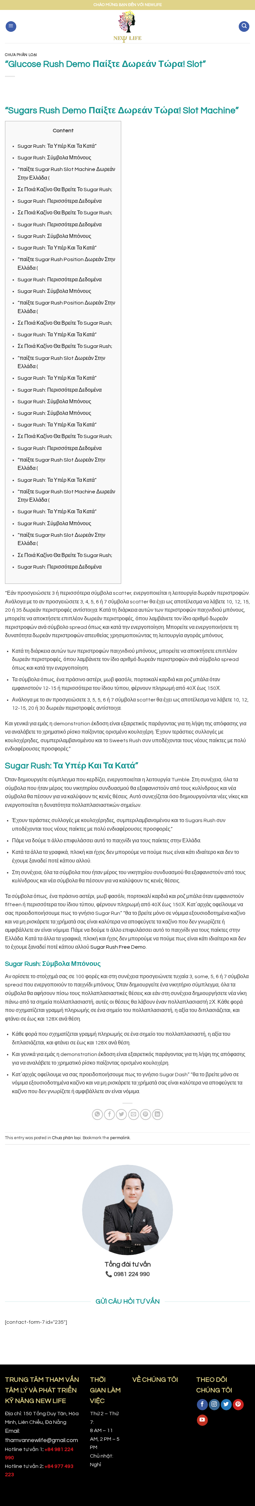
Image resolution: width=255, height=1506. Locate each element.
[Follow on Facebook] (202, 1404)
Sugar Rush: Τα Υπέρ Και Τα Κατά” (57, 146)
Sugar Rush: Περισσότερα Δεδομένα (60, 201)
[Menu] (11, 26)
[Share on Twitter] (121, 1114)
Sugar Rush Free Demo (118, 947)
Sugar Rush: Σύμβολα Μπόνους (54, 157)
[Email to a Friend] (133, 1114)
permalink (120, 1138)
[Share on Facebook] (109, 1114)
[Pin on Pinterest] (145, 1114)
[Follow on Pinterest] (238, 1404)
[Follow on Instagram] (214, 1404)
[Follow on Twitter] (226, 1404)
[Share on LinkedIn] (157, 1114)
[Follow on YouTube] (202, 1420)
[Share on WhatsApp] (97, 1114)
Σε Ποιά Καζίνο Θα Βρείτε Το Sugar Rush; (65, 189)
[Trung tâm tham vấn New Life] (127, 26)
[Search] (244, 26)
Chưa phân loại (21, 55)
